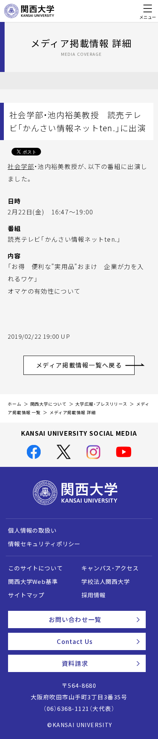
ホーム (14, 404)
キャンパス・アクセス (109, 568)
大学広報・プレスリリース (101, 404)
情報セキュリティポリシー (44, 544)
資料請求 (75, 663)
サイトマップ (26, 595)
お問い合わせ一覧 (75, 619)
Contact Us (75, 641)
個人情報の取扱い (32, 530)
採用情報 (93, 595)
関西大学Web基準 (33, 581)
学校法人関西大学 (105, 581)
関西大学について (48, 404)
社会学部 (21, 166)
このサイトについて (35, 568)
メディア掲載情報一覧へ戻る (79, 365)
